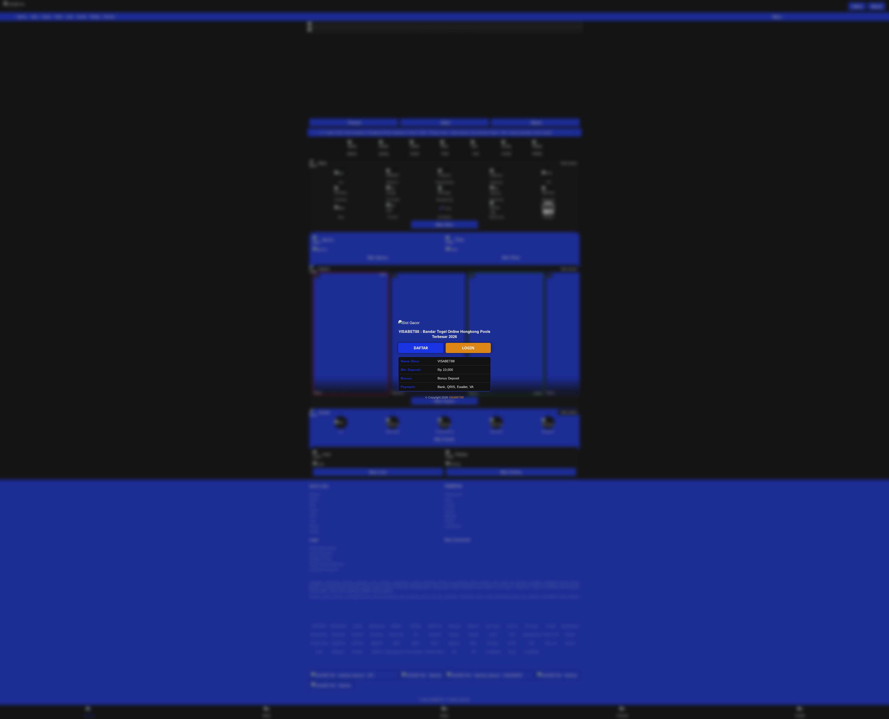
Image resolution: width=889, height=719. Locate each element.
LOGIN (468, 347)
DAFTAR (421, 347)
